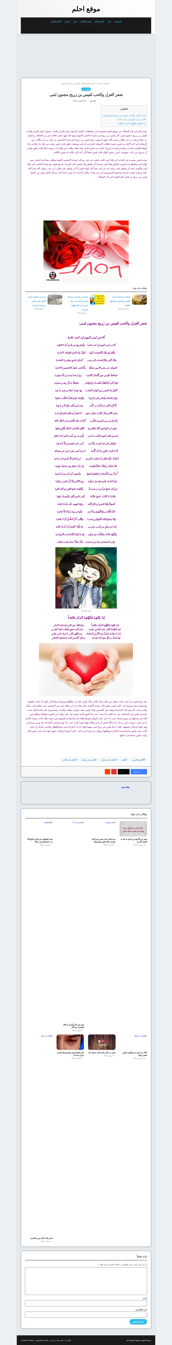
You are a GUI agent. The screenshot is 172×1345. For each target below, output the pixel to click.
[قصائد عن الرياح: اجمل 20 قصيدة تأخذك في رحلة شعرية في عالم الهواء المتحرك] (97, 300)
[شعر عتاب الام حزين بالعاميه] (39, 1134)
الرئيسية (118, 21)
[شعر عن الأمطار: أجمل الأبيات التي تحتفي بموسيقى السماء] (55, 300)
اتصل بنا (68, 1340)
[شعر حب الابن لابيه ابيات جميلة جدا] (102, 1042)
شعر (75, 21)
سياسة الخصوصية (41, 1340)
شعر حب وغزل (88, 759)
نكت (109, 21)
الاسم (145, 1298)
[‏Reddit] (107, 771)
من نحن (52, 1340)
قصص (67, 21)
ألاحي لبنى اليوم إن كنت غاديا (132, 119)
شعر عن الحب (68, 759)
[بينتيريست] (114, 771)
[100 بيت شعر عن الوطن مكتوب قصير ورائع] (133, 1042)
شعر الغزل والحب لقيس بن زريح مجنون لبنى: (124, 115)
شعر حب (98, 83)
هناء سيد (93, 101)
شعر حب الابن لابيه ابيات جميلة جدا (102, 1052)
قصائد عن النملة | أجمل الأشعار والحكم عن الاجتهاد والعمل (120, 301)
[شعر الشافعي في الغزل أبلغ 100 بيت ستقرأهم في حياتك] (39, 828)
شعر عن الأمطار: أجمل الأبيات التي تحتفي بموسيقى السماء (37, 301)
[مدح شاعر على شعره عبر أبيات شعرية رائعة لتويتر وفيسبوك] (102, 828)
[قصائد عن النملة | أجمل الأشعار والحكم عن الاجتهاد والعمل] (139, 300)
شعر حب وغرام (108, 759)
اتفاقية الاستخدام (28, 1340)
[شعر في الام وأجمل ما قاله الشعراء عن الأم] (70, 921)
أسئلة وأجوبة (56, 21)
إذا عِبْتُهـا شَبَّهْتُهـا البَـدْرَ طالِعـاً (132, 123)
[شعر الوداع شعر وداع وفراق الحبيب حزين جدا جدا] (70, 1042)
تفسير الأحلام (86, 21)
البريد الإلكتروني (141, 1310)
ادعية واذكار (99, 21)
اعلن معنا (60, 1340)
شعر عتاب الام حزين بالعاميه (42, 1238)
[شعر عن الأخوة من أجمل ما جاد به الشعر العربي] (133, 828)
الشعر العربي (138, 759)
